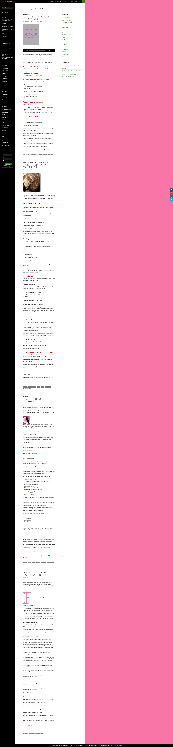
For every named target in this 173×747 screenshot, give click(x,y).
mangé (25, 154)
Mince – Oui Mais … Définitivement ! (33, 400)
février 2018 (4, 65)
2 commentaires (34, 403)
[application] (39, 50)
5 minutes (26, 733)
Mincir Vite (64, 68)
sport (41, 733)
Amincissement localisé (67, 22)
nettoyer (43, 562)
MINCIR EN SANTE (66, 34)
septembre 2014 (5, 81)
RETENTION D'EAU (66, 46)
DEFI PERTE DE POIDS (65, 1)
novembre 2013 (5, 96)
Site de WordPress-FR (6, 145)
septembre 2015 (5, 70)
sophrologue (50, 562)
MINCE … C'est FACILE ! (8, 1)
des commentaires (6, 143)
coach (25, 562)
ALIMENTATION (26, 162)
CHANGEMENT (65, 27)
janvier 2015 (4, 76)
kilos (30, 562)
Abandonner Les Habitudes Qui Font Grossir (71, 65)
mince (34, 562)
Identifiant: (5, 153)
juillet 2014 (4, 84)
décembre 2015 (5, 68)
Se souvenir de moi (6, 162)
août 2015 (4, 71)
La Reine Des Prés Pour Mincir (68, 76)
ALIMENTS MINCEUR (34, 162)
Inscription (4, 139)
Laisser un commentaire (37, 21)
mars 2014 (4, 89)
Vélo (63, 56)
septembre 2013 (5, 99)
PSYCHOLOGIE (65, 42)
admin (3, 45)
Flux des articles (5, 142)
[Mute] (49, 50)
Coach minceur (27, 518)
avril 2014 (4, 88)
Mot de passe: (5, 157)
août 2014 (4, 83)
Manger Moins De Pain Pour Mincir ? (35, 166)
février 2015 (4, 75)
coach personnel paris (6, 48)
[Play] (24, 50)
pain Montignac (27, 388)
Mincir (38, 562)
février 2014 (4, 91)
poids (39, 154)
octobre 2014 (4, 79)
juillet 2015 (4, 73)
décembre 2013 (5, 94)
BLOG (72, 1)
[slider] (52, 50)
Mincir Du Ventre (9, 52)
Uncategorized (26, 14)
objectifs (36, 733)
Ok (120, 745)
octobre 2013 (4, 97)
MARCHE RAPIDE (66, 32)
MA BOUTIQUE (77, 1)
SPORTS (24, 570)
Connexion (4, 140)
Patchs (63, 39)
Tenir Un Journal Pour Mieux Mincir (36, 17)
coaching (64, 29)
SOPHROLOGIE (65, 49)
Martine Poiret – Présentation (55, 1)
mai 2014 (3, 86)
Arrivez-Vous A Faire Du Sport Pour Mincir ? (36, 573)
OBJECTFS (64, 37)
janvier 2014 (4, 92)
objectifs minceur (32, 154)
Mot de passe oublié (6, 166)
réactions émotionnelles (47, 154)
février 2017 (4, 66)
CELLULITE (64, 25)
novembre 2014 (5, 78)
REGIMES (40, 162)
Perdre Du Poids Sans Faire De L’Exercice (71, 74)
